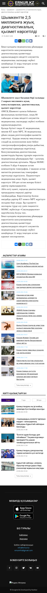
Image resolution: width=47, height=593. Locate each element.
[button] (43, 3)
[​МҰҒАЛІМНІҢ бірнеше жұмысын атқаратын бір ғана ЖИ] (7, 274)
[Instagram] (16, 568)
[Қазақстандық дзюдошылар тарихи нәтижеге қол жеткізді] (7, 453)
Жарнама (24, 539)
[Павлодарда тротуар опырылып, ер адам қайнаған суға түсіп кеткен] (7, 361)
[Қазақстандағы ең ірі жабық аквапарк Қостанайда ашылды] (7, 409)
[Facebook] (9, 568)
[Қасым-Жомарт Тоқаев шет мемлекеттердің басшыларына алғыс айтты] (7, 338)
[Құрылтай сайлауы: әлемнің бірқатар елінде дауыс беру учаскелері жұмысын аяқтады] (7, 466)
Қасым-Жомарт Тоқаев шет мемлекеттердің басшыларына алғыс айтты (29, 340)
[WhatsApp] (23, 40)
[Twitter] (23, 568)
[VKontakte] (30, 568)
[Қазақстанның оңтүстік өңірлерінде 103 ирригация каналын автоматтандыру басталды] (7, 371)
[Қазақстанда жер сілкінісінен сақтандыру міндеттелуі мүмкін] (7, 285)
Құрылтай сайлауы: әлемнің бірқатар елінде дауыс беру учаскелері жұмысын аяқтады (30, 465)
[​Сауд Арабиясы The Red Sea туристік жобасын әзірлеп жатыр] (7, 264)
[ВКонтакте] (16, 40)
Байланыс (23, 535)
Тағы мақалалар (22, 385)
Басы (3, 10)
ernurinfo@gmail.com (23, 550)
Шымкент (10, 10)
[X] (19, 40)
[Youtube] (37, 568)
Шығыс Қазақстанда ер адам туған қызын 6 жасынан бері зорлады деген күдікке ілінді (30, 328)
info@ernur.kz (23, 547)
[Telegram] (27, 40)
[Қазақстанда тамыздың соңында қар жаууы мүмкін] (7, 350)
